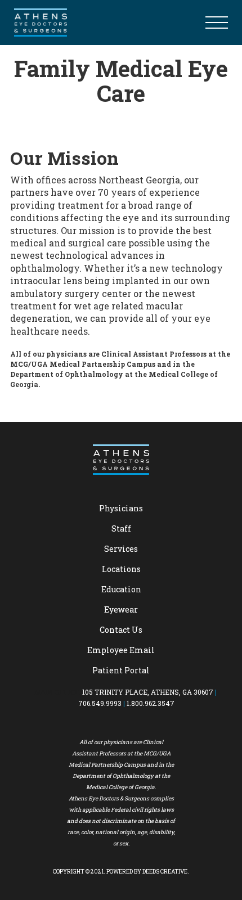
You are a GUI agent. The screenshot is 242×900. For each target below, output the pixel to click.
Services (121, 548)
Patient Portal (121, 670)
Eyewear (121, 609)
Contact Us (121, 629)
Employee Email (121, 650)
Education (121, 589)
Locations (121, 569)
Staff (121, 528)
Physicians (121, 508)
